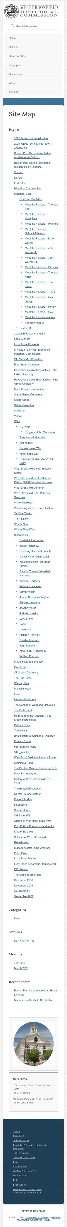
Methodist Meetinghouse (28, 661)
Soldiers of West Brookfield (30, 837)
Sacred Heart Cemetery (28, 394)
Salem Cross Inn (24, 405)
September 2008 (23, 896)
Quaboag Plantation (30, 199)
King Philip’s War (24, 831)
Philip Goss (21, 853)
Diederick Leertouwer (31, 540)
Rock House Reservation (29, 389)
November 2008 (23, 885)
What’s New (21, 524)
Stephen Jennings (29, 602)
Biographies (21, 535)
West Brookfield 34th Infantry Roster (35, 757)
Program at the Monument (40, 432)
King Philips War (28, 453)
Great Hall (20, 667)
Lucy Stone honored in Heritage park (35, 864)
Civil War (24, 426)
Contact (18, 172)
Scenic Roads (22, 810)
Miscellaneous (22, 688)
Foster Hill (25, 328)
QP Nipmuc (21, 869)
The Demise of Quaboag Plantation (34, 705)
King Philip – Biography (32, 651)
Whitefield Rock (23, 502)
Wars (17, 421)
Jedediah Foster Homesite (29, 333)
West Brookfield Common (29, 487)
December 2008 (23, 880)
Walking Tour (21, 683)
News (17, 918)
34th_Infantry (21, 752)
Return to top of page (33, 1211)
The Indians (21, 730)
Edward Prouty (22, 741)
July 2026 (19, 963)
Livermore (25, 629)
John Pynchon (27, 645)
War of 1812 (26, 443)
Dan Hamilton (22, 940)
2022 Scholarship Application (31, 138)
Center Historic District (27, 794)
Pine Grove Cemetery (27, 364)
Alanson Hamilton (29, 634)
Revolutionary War (30, 448)
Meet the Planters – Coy (39, 312)
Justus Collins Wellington (34, 597)
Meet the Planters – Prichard (41, 223)
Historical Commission (27, 188)
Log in (47, 1220)
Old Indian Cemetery (26, 672)
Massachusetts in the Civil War (32, 848)
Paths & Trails (22, 725)
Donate (18, 177)
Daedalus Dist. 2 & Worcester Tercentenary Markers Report (27, 1191)
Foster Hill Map (23, 799)
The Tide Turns (23, 678)
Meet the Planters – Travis (40, 291)
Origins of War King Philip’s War (32, 820)
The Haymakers (34, 322)
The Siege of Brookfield (27, 874)
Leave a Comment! (25, 699)
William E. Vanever (30, 586)
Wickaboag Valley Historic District (33, 508)
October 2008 (22, 891)
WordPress (36, 1220)
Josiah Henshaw (29, 545)
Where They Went (24, 529)
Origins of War (22, 815)
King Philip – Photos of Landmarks (34, 826)
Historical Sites (23, 193)
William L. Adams (29, 581)
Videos (18, 416)
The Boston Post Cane (27, 788)
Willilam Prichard (29, 656)
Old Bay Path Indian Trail (25, 1170)
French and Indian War (32, 437)
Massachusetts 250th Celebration (33, 1000)
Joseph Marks (27, 608)
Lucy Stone (26, 618)
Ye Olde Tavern (23, 513)
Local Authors (22, 339)
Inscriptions (21, 804)
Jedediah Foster (28, 613)
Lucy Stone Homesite (26, 344)
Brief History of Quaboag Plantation (34, 735)
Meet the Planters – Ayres (40, 317)
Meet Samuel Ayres (25, 773)
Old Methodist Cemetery (28, 359)
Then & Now (21, 518)
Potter (22, 624)
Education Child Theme (37, 1217)
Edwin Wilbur (27, 591)
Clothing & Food (23, 763)
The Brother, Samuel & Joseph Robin (35, 768)
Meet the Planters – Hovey (40, 306)
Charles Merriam (29, 640)
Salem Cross (21, 399)
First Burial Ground (25, 746)
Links (17, 694)
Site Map (19, 410)
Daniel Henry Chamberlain (34, 556)
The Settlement (23, 710)
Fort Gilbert (20, 183)
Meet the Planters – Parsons (41, 267)
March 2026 (21, 968)
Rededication (21, 842)
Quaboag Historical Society (35, 551)
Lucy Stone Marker (25, 858)
